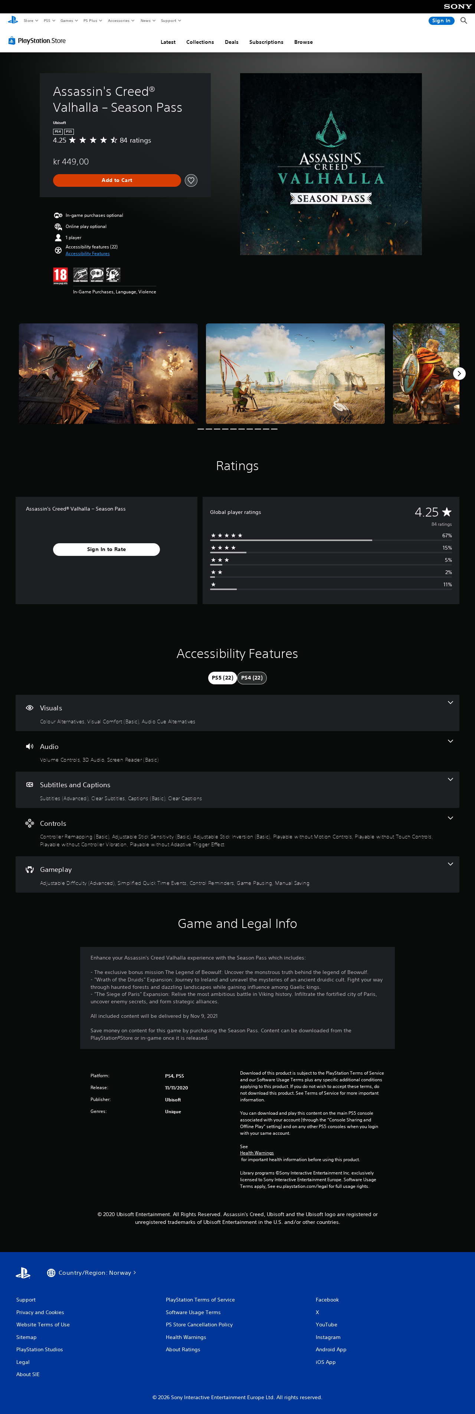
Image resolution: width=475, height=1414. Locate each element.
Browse (303, 42)
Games (66, 20)
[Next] (459, 373)
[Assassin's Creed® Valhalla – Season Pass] (108, 373)
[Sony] (458, 11)
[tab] (222, 678)
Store (28, 20)
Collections (200, 42)
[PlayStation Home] (13, 20)
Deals (232, 42)
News (146, 20)
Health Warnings (257, 1153)
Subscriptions (266, 42)
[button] (88, 253)
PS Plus (90, 20)
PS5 (46, 20)
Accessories (118, 20)
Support (168, 20)
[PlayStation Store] (38, 40)
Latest (168, 42)
